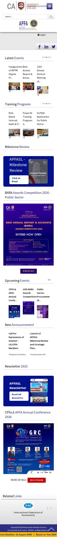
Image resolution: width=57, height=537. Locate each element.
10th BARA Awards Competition (30, 293)
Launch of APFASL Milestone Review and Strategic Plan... (39, 341)
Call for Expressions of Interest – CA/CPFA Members (16, 341)
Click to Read (16, 180)
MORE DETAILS (28, 271)
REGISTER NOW (36, 480)
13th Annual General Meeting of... (41, 74)
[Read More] (10, 91)
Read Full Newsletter (17, 396)
